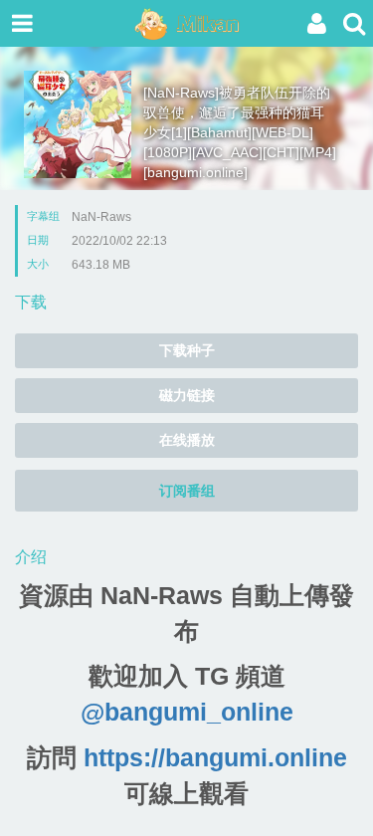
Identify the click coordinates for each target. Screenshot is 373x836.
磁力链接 (187, 395)
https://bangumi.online (215, 757)
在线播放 (187, 440)
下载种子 (187, 350)
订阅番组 (187, 491)
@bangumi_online (187, 712)
